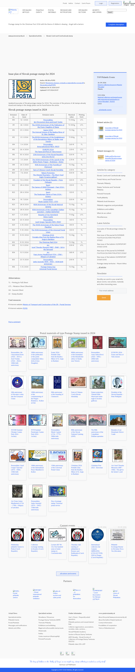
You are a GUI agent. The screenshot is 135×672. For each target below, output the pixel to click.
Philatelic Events (40, 11)
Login (101, 3)
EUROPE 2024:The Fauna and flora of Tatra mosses (48, 151)
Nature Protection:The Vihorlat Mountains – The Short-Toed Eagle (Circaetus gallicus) (48, 175)
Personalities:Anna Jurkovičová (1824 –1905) (48, 145)
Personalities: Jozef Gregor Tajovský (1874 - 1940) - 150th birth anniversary (17, 470)
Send (104, 298)
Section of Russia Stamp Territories (80, 634)
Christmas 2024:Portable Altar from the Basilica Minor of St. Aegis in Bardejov (48, 237)
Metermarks (42, 631)
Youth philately (102, 198)
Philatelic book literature (106, 201)
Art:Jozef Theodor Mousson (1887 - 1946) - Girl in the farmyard (48, 247)
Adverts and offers (96, 11)
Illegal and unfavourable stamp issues (50, 628)
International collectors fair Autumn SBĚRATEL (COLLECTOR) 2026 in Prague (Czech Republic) (97, 551)
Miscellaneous (102, 217)
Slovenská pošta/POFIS (48, 85)
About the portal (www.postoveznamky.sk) (113, 617)
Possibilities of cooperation (108, 625)
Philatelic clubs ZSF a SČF (77, 644)
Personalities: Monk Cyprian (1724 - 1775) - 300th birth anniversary (56, 434)
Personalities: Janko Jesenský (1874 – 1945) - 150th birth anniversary (36, 505)
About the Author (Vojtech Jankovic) (110, 620)
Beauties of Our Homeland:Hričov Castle (48, 216)
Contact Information (105, 623)
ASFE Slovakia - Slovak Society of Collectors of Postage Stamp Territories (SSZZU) (82, 639)
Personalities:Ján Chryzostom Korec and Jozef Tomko (48, 121)
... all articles (101, 267)
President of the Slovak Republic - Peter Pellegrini (48, 181)
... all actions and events (67, 574)
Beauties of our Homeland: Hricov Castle (117, 432)
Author (71, 3)
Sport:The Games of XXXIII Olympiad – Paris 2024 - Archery (48, 187)
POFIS (25, 308)
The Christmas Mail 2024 (48, 242)
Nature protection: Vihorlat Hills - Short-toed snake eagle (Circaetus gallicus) (97, 396)
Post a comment (14, 322)
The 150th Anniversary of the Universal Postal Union (48, 231)
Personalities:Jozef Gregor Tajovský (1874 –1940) (48, 221)
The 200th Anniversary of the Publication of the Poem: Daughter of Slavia (48, 126)
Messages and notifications (66, 11)
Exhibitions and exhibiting (46, 625)
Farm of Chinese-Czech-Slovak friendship (48, 170)
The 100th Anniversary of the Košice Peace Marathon (48, 226)
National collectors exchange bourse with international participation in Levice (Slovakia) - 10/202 (110, 99)
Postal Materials (52, 11)
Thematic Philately (104, 183)
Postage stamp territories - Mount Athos (112, 264)
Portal (65, 3)
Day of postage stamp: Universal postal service (56, 503)
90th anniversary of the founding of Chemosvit (57, 394)
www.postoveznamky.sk (16, 36)
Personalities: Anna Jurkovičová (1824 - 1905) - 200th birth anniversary (97, 357)
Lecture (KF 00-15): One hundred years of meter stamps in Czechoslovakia (57, 549)
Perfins (40, 634)
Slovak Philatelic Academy (77, 632)
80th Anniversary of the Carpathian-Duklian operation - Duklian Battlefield (48, 211)
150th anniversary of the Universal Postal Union (57, 468)
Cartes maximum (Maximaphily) (49, 636)
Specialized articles (26, 11)
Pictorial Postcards (103, 194)
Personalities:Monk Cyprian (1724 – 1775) (48, 200)
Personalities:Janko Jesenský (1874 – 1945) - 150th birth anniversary (48, 262)
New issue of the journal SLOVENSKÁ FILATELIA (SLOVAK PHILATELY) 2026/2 (110, 237)
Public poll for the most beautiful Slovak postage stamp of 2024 (113, 158)
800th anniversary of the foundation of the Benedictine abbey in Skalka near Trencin (77, 357)
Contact (77, 3)
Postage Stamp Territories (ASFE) (49, 620)
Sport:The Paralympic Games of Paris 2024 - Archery (48, 194)
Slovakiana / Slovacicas (46, 617)
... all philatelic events (105, 110)
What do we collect (104, 213)
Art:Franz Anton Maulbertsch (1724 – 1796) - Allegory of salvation (48, 254)
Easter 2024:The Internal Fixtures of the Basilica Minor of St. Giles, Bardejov (48, 132)
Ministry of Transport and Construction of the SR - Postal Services (47, 305)
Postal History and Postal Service (109, 179)
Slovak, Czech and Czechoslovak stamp (59, 36)
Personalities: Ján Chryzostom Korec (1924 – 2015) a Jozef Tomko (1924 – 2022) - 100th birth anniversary (17, 359)
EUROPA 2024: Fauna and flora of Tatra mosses (117, 355)
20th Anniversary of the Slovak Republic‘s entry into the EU (48, 156)
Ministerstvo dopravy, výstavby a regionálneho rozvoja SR (64, 83)
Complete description (116, 25)
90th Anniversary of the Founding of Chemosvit (48, 166)
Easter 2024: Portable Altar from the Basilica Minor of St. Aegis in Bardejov (57, 357)
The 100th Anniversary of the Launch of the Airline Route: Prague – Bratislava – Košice (48, 161)
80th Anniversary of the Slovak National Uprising (48, 206)
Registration (115, 3)
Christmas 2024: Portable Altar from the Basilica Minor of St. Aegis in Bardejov (77, 470)
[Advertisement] (67, 53)
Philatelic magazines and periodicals (110, 205)
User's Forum (86, 3)
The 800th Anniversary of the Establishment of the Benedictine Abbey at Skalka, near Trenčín (48, 139)
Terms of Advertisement (107, 628)
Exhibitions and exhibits (105, 209)
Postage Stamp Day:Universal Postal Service (48, 268)
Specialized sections (82, 11)
